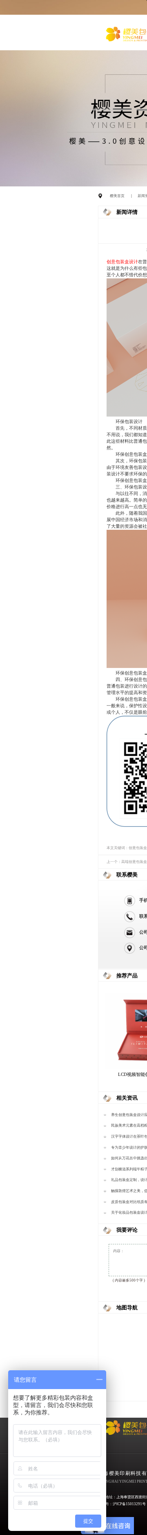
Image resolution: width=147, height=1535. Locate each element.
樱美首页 (117, 196)
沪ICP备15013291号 (129, 1504)
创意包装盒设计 (122, 262)
